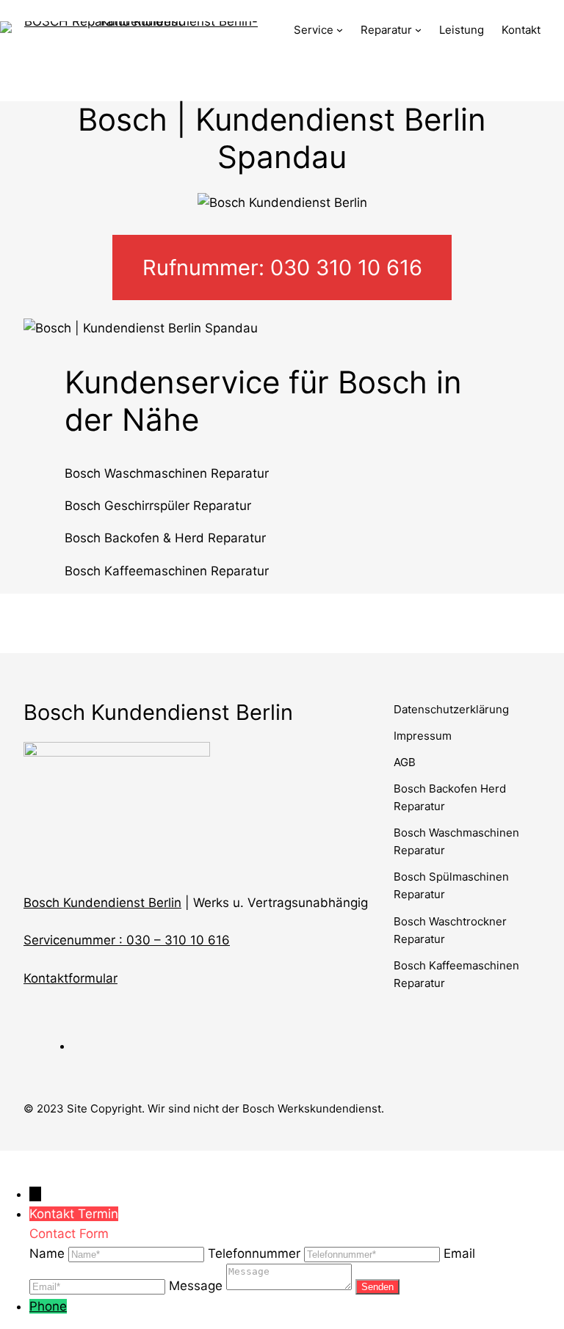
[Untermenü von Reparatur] (418, 29)
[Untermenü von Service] (339, 29)
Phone (48, 1306)
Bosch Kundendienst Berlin (102, 902)
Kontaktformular (71, 978)
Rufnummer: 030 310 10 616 (282, 267)
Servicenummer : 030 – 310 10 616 (127, 940)
